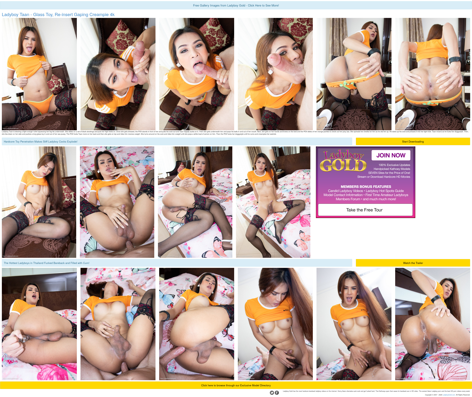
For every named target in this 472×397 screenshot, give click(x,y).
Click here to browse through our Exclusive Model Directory (236, 385)
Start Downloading (413, 141)
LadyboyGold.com (449, 395)
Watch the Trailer (413, 263)
